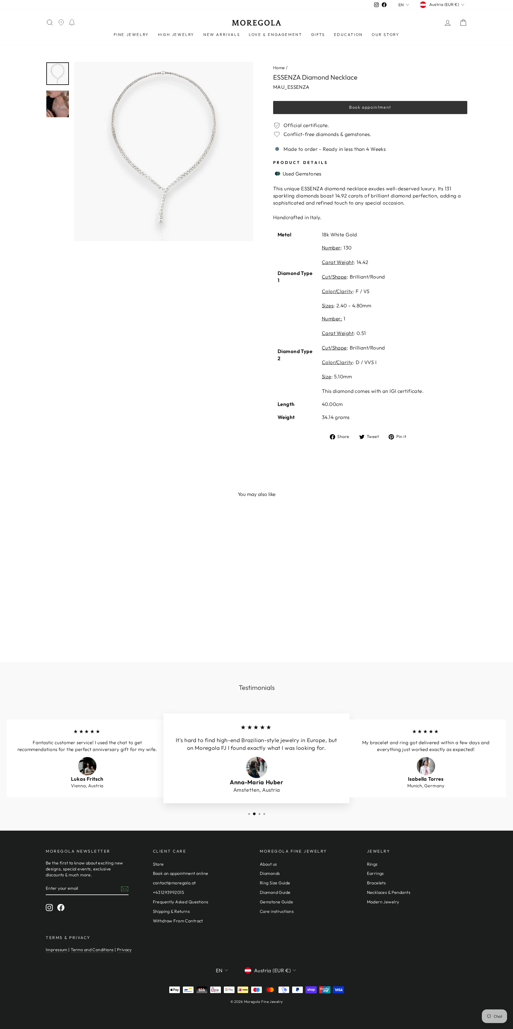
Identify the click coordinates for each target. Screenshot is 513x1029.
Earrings (375, 873)
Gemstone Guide (276, 902)
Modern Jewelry (383, 902)
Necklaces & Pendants (389, 892)
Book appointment (370, 107)
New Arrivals (221, 34)
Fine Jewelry (131, 34)
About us (268, 864)
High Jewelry (176, 34)
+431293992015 (168, 892)
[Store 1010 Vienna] (61, 23)
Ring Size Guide (275, 883)
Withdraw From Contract (178, 921)
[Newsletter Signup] (125, 888)
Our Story (385, 34)
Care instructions (277, 911)
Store (158, 864)
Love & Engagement (275, 34)
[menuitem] (131, 34)
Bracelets (376, 883)
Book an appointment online (180, 873)
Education (348, 34)
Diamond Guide (275, 892)
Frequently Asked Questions (180, 902)
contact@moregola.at (174, 883)
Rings (372, 864)
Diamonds (270, 873)
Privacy (124, 949)
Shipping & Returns (171, 911)
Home (279, 67)
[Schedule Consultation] (72, 23)
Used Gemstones (301, 173)
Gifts (318, 34)
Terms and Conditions (92, 949)
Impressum (56, 949)
